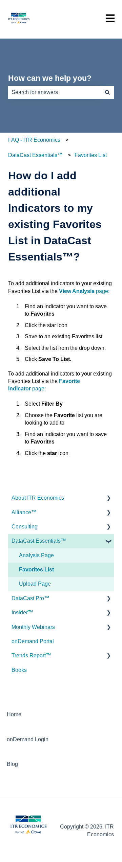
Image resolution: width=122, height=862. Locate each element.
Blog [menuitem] (12, 764)
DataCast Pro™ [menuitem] (30, 598)
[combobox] (54, 92)
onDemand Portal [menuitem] (33, 641)
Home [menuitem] (14, 714)
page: (84, 291)
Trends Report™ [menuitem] (31, 655)
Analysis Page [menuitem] (36, 555)
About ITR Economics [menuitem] (38, 498)
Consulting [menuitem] (25, 526)
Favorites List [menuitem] (36, 569)
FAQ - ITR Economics (34, 140)
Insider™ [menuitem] (22, 612)
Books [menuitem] (19, 670)
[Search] (107, 92)
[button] (108, 498)
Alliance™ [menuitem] (24, 512)
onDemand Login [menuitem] (27, 739)
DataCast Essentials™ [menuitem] (39, 541)
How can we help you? (50, 78)
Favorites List (91, 155)
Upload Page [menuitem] (35, 584)
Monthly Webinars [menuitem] (33, 627)
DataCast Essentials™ (35, 155)
